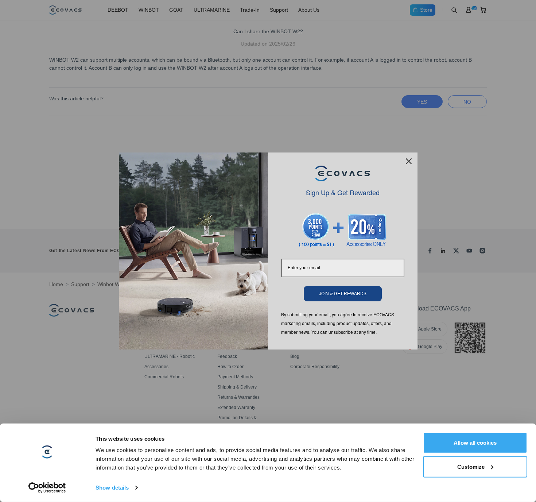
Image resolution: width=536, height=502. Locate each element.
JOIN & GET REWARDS (342, 293)
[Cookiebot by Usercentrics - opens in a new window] (47, 487)
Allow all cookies (475, 443)
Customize (471, 466)
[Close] (408, 161)
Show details (112, 487)
